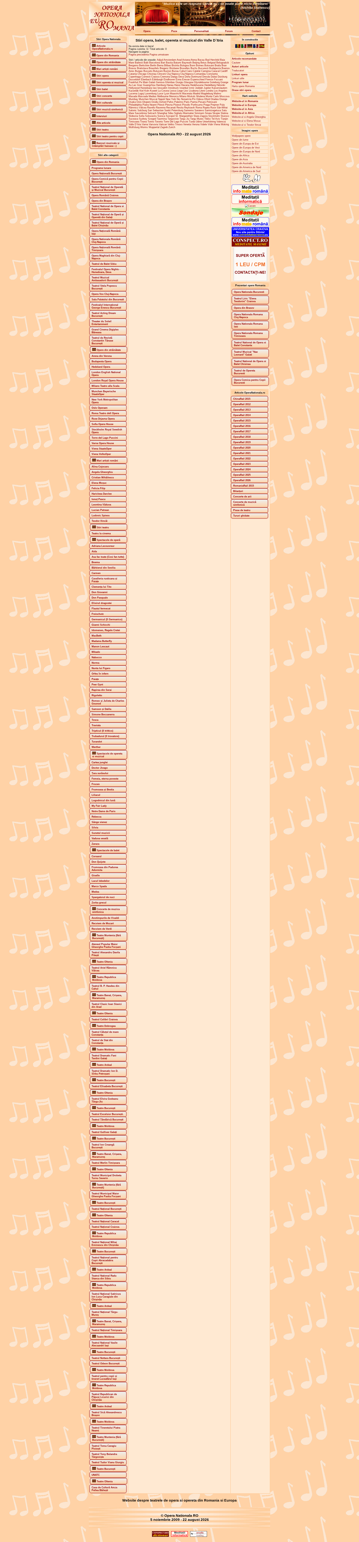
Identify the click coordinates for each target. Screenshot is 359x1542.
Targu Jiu (184, 118)
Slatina (224, 113)
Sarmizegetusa (213, 110)
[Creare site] (250, 280)
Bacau (201, 59)
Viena (217, 124)
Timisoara (134, 121)
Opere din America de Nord (246, 167)
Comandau (200, 73)
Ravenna (160, 107)
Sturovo (225, 116)
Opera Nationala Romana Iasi (248, 325)
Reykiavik (189, 107)
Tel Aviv (215, 118)
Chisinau (152, 73)
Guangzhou (149, 85)
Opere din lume (240, 139)
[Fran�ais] (255, 47)
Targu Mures (197, 118)
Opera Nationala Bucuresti (249, 292)
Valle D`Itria (135, 124)
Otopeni (146, 102)
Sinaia (208, 113)
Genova (160, 82)
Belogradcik (222, 62)
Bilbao (167, 65)
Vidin (210, 124)
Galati (152, 82)
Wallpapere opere (241, 135)
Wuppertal (154, 127)
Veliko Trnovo (175, 124)
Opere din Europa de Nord (246, 151)
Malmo (217, 93)
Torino (151, 121)
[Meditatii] (250, 203)
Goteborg (215, 82)
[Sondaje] (250, 216)
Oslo (139, 102)
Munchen (144, 99)
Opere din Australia (242, 163)
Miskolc (191, 96)
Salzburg (142, 110)
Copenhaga (135, 76)
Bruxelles (185, 68)
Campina (206, 71)
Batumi (177, 62)
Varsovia (153, 124)
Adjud (160, 59)
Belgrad (211, 62)
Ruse (213, 107)
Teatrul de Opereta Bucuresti (244, 372)
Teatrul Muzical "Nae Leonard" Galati (246, 353)
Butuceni (158, 71)
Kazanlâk (134, 90)
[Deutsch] (249, 47)
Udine (199, 121)
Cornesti (146, 76)
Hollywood (134, 87)
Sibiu (170, 113)
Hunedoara (146, 87)
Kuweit (153, 90)
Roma (199, 107)
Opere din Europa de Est (245, 143)
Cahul (183, 71)
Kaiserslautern (219, 87)
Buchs (194, 68)
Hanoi (177, 85)
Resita (180, 107)
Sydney (143, 118)
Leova (173, 90)
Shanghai (162, 113)
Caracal (215, 71)
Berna (160, 65)
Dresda (206, 76)
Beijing (196, 62)
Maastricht (175, 93)
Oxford (162, 102)
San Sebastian (156, 110)
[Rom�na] (237, 47)
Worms (144, 127)
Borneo (200, 65)
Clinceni (161, 73)
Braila (218, 65)
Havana (185, 85)
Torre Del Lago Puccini (176, 121)
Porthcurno (197, 104)
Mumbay (133, 99)
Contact (256, 31)
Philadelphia (135, 104)
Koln (146, 90)
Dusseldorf (134, 79)
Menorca (174, 96)
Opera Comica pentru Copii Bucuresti (250, 381)
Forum (229, 31)
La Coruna (163, 90)
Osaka (132, 102)
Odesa (199, 99)
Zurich (171, 127)
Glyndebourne (201, 82)
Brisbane (174, 68)
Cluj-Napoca (187, 73)
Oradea (215, 99)
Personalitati (201, 31)
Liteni (202, 90)
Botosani (209, 65)
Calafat (196, 71)
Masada (133, 96)
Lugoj (141, 93)
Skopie (216, 113)
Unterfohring (209, 121)
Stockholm (214, 116)
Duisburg (222, 76)
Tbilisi (207, 118)
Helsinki (221, 85)
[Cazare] (250, 205)
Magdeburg (207, 93)
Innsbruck (173, 87)
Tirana (143, 121)
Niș (178, 99)
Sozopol (170, 116)
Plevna (169, 104)
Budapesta (215, 68)
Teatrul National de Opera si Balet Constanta (250, 344)
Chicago (142, 73)
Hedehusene (197, 85)
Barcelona (154, 62)
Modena (200, 96)
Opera (146, 31)
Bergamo (133, 65)
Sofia (141, 116)
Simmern (199, 113)
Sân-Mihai (222, 107)
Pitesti (160, 104)
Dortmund (196, 76)
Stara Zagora (201, 116)
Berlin (153, 65)
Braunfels (154, 68)
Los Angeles (220, 90)
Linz (186, 90)
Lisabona (194, 90)
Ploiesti (177, 104)
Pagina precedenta (139, 54)
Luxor (160, 93)
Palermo (178, 102)
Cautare (236, 62)
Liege (180, 90)
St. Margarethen (184, 116)
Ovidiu (154, 102)
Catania (133, 73)
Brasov (132, 68)
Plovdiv (186, 104)
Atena (194, 59)
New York (171, 99)
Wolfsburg (134, 127)
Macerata (187, 93)
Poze (174, 31)
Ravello (151, 107)
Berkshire (144, 65)
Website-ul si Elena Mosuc (246, 120)
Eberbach (146, 79)
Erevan (186, 79)
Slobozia (133, 116)
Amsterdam (170, 59)
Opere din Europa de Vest (246, 147)
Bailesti (139, 62)
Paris (187, 102)
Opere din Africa (240, 155)
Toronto (159, 121)
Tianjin (224, 118)
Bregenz (164, 68)
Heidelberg (210, 85)
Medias (153, 96)
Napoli (161, 99)
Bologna (184, 65)
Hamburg (161, 85)
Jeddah (199, 87)
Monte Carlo (212, 96)
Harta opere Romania (243, 86)
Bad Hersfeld (212, 59)
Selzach (152, 113)
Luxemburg (151, 93)
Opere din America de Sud (246, 171)
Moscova (224, 96)
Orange (223, 99)
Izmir (191, 87)
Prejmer (215, 104)
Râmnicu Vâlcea (137, 107)
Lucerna (133, 93)
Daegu (174, 76)
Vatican (163, 124)
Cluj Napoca (173, 73)
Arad (179, 59)
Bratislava (142, 68)
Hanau (170, 85)
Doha (187, 76)
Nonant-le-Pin (188, 99)
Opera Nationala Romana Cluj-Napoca (248, 316)
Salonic (133, 110)
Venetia (187, 124)
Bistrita (175, 65)
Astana (186, 59)
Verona (196, 124)
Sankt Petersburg (173, 110)
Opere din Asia (240, 159)
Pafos (170, 102)
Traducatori (238, 70)
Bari (163, 62)
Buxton (167, 71)
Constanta (212, 73)
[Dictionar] (250, 245)
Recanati (171, 107)
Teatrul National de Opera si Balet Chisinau (250, 362)
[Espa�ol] (261, 47)
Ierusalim (162, 87)
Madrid (196, 93)
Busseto (147, 71)
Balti (146, 62)
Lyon (166, 93)
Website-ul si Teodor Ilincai (246, 124)
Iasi (155, 87)
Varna (145, 124)
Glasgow (188, 82)
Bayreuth (187, 62)
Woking (225, 124)
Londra (209, 90)
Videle (203, 124)
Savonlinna (141, 113)
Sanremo (189, 110)
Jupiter (207, 87)
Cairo (189, 71)
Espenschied (198, 79)
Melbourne (162, 96)
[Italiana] (243, 47)
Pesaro (202, 102)
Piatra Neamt (149, 104)
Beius (203, 62)
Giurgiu (179, 82)
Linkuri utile (238, 78)
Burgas (139, 71)
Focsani (218, 79)
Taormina (162, 118)
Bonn (192, 65)
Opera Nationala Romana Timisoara (248, 334)
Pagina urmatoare (159, 54)
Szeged (152, 118)
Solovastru (151, 116)
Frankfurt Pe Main (138, 82)
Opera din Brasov (244, 307)
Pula (222, 104)
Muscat (153, 99)
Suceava (133, 118)
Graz (139, 85)
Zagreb (164, 127)
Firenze (209, 79)
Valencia (221, 121)
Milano (182, 96)
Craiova (155, 76)
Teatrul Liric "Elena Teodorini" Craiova (245, 300)
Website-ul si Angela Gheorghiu (249, 117)
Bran (224, 65)
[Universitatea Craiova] (250, 235)
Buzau (175, 71)
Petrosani (212, 102)
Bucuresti (203, 68)
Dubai (214, 76)
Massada (143, 96)
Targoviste (173, 118)
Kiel (141, 90)
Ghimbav (170, 82)
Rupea (206, 107)
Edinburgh (157, 79)
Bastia (169, 62)
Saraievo (199, 110)
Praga (206, 104)
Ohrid (207, 99)
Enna (178, 79)
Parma (193, 102)
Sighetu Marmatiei (184, 113)
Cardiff (224, 71)
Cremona (165, 76)
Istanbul (184, 87)
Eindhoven (169, 79)
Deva (181, 76)
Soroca (161, 116)
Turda (192, 121)
